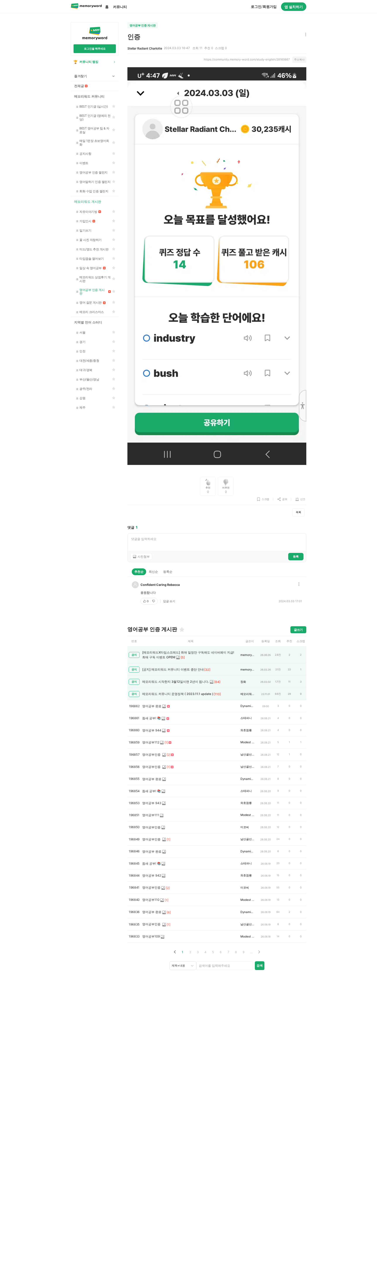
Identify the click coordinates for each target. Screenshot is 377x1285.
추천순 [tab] (139, 571)
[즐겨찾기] (181, 629)
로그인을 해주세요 (95, 48)
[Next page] (259, 952)
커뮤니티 (120, 7)
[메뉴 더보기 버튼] (304, 35)
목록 (298, 512)
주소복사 (299, 59)
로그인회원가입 (264, 6)
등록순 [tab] (167, 571)
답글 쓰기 (169, 601)
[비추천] (154, 601)
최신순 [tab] (153, 571)
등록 (296, 556)
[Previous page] (175, 952)
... (251, 952)
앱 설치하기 (293, 7)
